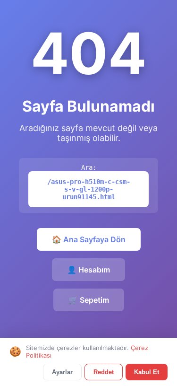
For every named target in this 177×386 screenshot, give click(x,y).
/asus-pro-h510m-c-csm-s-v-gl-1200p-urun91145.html (88, 189)
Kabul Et (146, 372)
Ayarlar (62, 372)
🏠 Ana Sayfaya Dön (89, 239)
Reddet (103, 372)
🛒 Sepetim (88, 300)
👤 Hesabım (88, 269)
